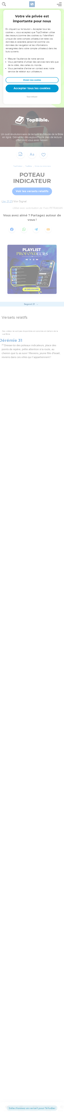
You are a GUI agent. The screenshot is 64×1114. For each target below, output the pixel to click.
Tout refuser (32, 97)
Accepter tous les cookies (32, 88)
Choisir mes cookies (32, 80)
